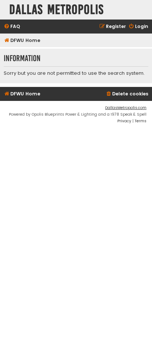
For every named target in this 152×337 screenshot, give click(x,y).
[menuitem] (12, 27)
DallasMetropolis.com (125, 107)
